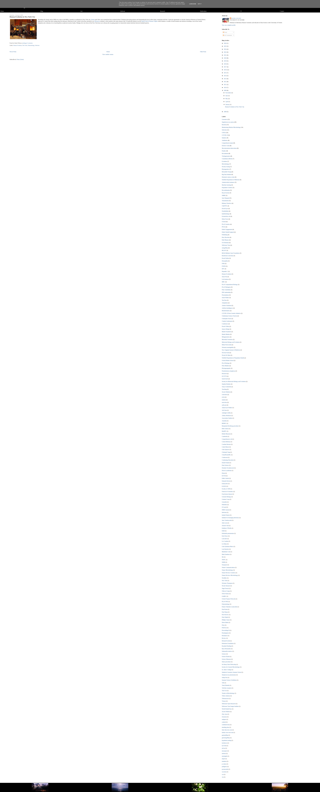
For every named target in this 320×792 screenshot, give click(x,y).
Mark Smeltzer (226, 554)
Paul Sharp (225, 612)
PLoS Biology (225, 363)
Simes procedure (226, 661)
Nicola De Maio (226, 355)
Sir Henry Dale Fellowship (229, 664)
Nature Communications (228, 567)
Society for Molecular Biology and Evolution (234, 381)
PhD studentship (226, 292)
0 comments (30, 43)
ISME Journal (225, 510)
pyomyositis (225, 769)
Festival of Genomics (227, 491)
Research (162, 11)
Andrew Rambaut (226, 305)
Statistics (224, 138)
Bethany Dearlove (226, 203)
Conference (225, 324)
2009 (225, 90)
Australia (224, 420)
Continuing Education (227, 460)
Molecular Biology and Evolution (231, 342)
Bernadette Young (226, 172)
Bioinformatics (226, 310)
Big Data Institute (226, 174)
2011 (225, 84)
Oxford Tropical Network (228, 599)
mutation (224, 761)
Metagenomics (226, 337)
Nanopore (224, 565)
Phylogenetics (225, 169)
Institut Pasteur (226, 515)
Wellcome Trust (226, 245)
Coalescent (225, 457)
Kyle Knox (225, 536)
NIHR (223, 562)
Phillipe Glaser (226, 620)
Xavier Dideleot (226, 392)
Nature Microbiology (227, 570)
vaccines (224, 772)
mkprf (223, 758)
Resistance (224, 635)
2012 (225, 81)
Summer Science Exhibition (229, 680)
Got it (200, 3)
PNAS (223, 227)
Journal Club (225, 525)
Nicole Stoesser (226, 586)
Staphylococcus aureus (228, 122)
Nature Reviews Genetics (228, 572)
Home (2, 11)
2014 (225, 75)
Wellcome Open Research (229, 703)
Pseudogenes (225, 633)
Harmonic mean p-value (228, 177)
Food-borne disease (227, 494)
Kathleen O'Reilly (226, 528)
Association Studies (227, 418)
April (226, 101)
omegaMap (225, 248)
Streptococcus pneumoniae (229, 675)
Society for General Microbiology (231, 667)
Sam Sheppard (226, 198)
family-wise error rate (227, 732)
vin (223, 777)
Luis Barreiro (225, 549)
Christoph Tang (226, 452)
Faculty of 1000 (226, 489)
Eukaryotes (225, 483)
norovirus (224, 402)
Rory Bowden (225, 237)
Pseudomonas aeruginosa (228, 371)
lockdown (224, 743)
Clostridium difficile (227, 158)
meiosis (224, 753)
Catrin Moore (225, 447)
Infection (224, 512)
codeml (224, 722)
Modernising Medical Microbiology (231, 127)
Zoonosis (224, 717)
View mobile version (107, 54)
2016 (225, 69)
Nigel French (225, 588)
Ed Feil (224, 475)
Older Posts (203, 51)
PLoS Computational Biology (230, 284)
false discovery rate (227, 730)
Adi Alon (224, 410)
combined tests (226, 724)
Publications (203, 11)
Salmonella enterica (227, 651)
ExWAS (224, 486)
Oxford (224, 221)
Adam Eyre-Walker (227, 407)
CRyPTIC (224, 206)
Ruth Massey (225, 240)
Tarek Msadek (225, 685)
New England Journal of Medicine (231, 350)
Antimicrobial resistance (228, 182)
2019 (225, 61)
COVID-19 (225, 135)
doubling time (225, 727)
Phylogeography (226, 368)
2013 (225, 78)
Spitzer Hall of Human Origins (149, 21)
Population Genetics (227, 187)
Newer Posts (13, 51)
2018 (225, 64)
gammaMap (225, 735)
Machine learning (226, 185)
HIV (223, 268)
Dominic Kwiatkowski (228, 468)
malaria (224, 399)
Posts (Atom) (20, 59)
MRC (223, 282)
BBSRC (224, 423)
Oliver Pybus (225, 593)
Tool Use (224, 690)
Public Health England (228, 232)
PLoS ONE (225, 601)
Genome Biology (226, 496)
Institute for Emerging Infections (230, 517)
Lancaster (224, 538)
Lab (81, 11)
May (226, 98)
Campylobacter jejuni (227, 143)
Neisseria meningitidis (227, 347)
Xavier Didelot (226, 711)
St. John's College (226, 669)
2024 (225, 49)
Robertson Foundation (228, 643)
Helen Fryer (225, 219)
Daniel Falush (225, 462)
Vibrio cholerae (226, 696)
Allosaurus (97, 21)
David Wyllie (225, 258)
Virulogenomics (226, 156)
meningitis (224, 756)
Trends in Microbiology (228, 693)
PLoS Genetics (226, 224)
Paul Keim (224, 609)
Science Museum (226, 659)
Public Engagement (227, 229)
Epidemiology (225, 213)
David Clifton (225, 326)
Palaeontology (31, 45)
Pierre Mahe (225, 622)
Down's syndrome (226, 470)
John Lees (224, 523)
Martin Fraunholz (226, 331)
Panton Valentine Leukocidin (229, 606)
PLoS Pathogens (226, 287)
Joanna (93, 19)
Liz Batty (224, 544)
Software (122, 11)
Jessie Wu (224, 276)
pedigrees (224, 766)
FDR (223, 263)
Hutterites (224, 504)
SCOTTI (224, 376)
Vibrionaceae (225, 698)
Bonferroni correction (227, 255)
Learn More (192, 3)
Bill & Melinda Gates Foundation (230, 253)
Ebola (223, 473)
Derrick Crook (226, 145)
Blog (41, 11)
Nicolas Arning (226, 166)
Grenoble (224, 502)
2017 (225, 67)
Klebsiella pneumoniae (228, 533)
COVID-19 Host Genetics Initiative (231, 313)
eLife (223, 397)
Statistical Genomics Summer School (231, 672)
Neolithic (224, 578)
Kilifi (223, 531)
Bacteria (224, 124)
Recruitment (225, 153)
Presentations (225, 295)
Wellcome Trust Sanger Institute (230, 706)
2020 (225, 58)
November (228, 92)
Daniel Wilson (236, 18)
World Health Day (227, 709)
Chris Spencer (225, 449)
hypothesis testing (226, 740)
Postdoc (224, 151)
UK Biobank (225, 242)
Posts (225, 32)
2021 (225, 55)
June (226, 95)
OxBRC (224, 596)
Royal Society (225, 193)
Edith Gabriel (225, 478)
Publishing (224, 234)
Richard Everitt (226, 641)
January (227, 104)
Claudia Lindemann (227, 321)
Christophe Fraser (226, 318)
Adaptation (225, 303)
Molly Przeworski (226, 344)
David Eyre (225, 208)
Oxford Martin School (228, 360)
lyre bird (224, 745)
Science (224, 654)
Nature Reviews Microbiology (230, 575)
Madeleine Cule (226, 551)
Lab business (225, 279)
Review (224, 638)
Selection (37, 45)
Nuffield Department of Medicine (230, 179)
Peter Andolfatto (226, 289)
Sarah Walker (225, 297)
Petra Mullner (225, 365)
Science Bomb (226, 656)
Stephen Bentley (226, 384)
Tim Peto (224, 300)
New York (24, 45)
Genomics (224, 119)
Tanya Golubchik (226, 386)
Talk (223, 682)
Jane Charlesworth (227, 520)
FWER (224, 266)
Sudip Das (224, 677)
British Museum (226, 434)
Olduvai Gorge (226, 591)
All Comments (228, 35)
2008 (225, 111)
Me (223, 557)
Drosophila (225, 261)
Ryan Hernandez (226, 648)
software (224, 405)
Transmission (225, 200)
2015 (225, 72)
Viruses (224, 701)
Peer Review (225, 614)
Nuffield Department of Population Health (233, 358)
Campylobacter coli (227, 439)
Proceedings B (226, 630)
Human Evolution (17, 45)
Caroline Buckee (226, 444)
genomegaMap (226, 737)
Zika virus (224, 714)
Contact (282, 11)
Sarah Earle (225, 379)
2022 (225, 52)
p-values (224, 764)
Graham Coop (225, 499)
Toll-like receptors (226, 688)
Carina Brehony (226, 441)
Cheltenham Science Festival (229, 316)
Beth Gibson (225, 428)
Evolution (224, 161)
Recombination (226, 190)
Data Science (225, 465)
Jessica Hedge (225, 329)
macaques (224, 751)
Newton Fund (225, 352)
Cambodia (224, 436)
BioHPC (224, 431)
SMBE (224, 195)
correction (224, 394)
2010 (225, 87)
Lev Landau (225, 541)
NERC (224, 559)
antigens (224, 719)
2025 (225, 46)
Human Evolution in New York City (22, 17)
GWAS (224, 132)
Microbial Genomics (227, 339)
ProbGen (224, 627)
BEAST (224, 250)
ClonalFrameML (226, 454)
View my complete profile (229, 25)
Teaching (224, 389)
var (223, 774)
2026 (225, 43)
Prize (223, 625)
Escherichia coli (226, 216)
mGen (223, 748)
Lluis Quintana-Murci (227, 546)
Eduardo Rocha (226, 481)
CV (241, 11)
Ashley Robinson (226, 415)
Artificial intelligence (227, 308)
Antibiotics (225, 140)
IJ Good (224, 507)
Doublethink (225, 211)
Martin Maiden (226, 334)
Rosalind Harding (226, 646)
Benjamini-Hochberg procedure (230, 426)
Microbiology (225, 164)
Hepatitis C (225, 271)
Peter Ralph (225, 617)
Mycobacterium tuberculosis (229, 148)
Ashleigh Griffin (226, 413)
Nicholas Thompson (227, 583)
